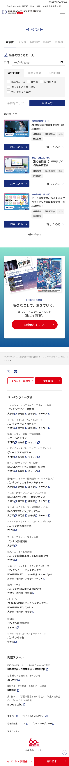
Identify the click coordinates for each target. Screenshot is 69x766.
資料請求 (48, 381)
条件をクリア (15, 103)
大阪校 (22, 42)
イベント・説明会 (20, 381)
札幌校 (59, 42)
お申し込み (16, 147)
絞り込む (47, 103)
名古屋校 (34, 42)
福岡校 (47, 42)
